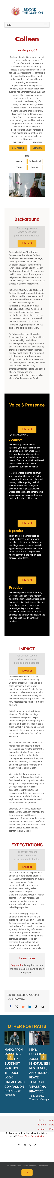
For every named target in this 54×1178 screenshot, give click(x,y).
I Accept (27, 243)
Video (19, 167)
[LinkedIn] (29, 1007)
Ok (27, 1172)
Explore (42, 1124)
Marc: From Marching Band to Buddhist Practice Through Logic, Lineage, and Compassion (14, 1068)
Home (41, 1120)
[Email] (42, 1007)
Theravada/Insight (39, 1099)
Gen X (19, 161)
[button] (11, 1057)
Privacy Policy (37, 1136)
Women (35, 167)
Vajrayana (37, 148)
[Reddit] (23, 1007)
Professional (35, 161)
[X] (16, 1007)
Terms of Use (24, 1136)
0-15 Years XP (18, 148)
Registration (17, 965)
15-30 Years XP (12, 1091)
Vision (41, 1129)
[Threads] (36, 1007)
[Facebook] (10, 1007)
